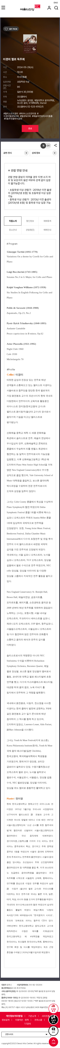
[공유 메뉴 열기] (55, 146)
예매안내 (47, 230)
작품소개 (13, 221)
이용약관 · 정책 (22, 1020)
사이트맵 (45, 1016)
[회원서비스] (49, 7)
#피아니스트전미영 (28, 113)
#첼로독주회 (26, 116)
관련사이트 (9, 1034)
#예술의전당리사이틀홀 (42, 116)
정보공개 (5, 1020)
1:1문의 (27, 1023)
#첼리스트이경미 (11, 113)
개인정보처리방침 (14, 1016)
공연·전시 (7, 153)
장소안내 (13, 230)
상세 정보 (36, 153)
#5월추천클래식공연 (13, 118)
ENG (56, 2)
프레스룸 (38, 1020)
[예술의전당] (34, 7)
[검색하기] (56, 7)
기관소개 (32, 1016)
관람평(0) (30, 230)
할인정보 (30, 221)
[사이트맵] (3, 7)
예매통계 (47, 221)
